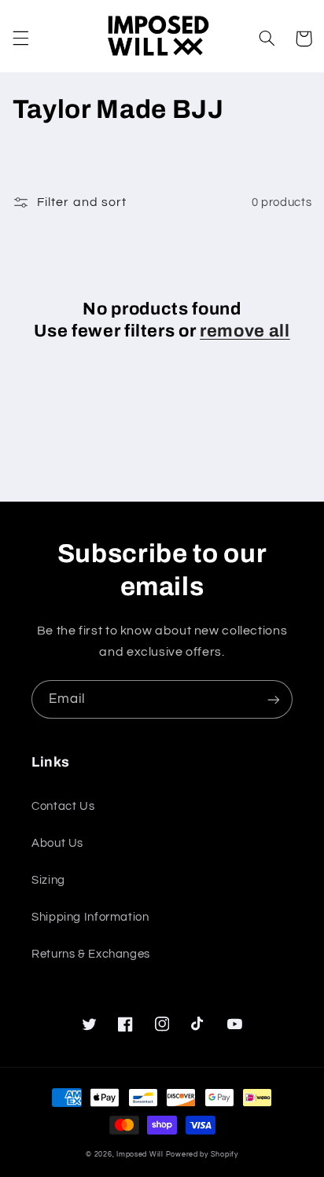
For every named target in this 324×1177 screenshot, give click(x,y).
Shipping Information (90, 917)
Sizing (48, 880)
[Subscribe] (274, 699)
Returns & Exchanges (90, 954)
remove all (245, 331)
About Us (57, 843)
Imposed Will (140, 1154)
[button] (20, 38)
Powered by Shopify (202, 1154)
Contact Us (62, 806)
